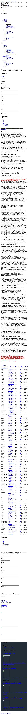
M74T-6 (10, 420)
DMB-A (10, 524)
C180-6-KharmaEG (10, 386)
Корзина (7, 38)
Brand (2, 82)
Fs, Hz (2, 101)
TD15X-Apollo (11, 527)
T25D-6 (10, 447)
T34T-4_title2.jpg (9, 653)
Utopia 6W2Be (11, 511)
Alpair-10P (10, 534)
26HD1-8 (10, 503)
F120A (9, 515)
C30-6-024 (10, 376)
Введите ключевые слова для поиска (9, 2)
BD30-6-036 (11, 384)
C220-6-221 (10, 372)
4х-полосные (8, 25)
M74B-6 (10, 439)
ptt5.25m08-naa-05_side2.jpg (12, 683)
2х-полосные (8, 22)
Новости (5, 20)
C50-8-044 (10, 378)
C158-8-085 (10, 402)
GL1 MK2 (10, 461)
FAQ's (7, 39)
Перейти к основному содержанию (8, 1)
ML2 (9, 464)
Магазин (5, 35)
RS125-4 (10, 477)
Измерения (8, 31)
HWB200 (10, 471)
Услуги (4, 34)
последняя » (5, 125)
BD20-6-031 (11, 382)
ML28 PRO (10, 463)
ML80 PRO (10, 466)
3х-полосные (8, 24)
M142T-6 (10, 425)
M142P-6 (10, 451)
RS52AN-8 (10, 484)
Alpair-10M (10, 532)
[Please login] (20, 369)
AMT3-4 (10, 478)
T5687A (10, 468)
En (3, 10)
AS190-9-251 (11, 370)
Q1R (9, 521)
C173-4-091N (11, 401)
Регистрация (6, 5)
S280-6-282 (10, 373)
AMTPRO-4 (11, 480)
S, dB (2, 93)
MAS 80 (10, 499)
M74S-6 (10, 446)
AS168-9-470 (11, 369)
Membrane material (4, 87)
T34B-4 (10, 427)
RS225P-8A (11, 475)
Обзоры (7, 33)
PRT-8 (9, 519)
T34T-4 (10, 453)
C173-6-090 (10, 395)
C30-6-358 (10, 394)
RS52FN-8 (10, 486)
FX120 (9, 513)
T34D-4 (10, 449)
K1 (9, 522)
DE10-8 (10, 416)
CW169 (10, 470)
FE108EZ (10, 512)
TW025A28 (10, 407)
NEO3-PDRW (11, 456)
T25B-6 (10, 422)
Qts (1, 105)
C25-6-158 (10, 391)
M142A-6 (10, 450)
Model (11, 366)
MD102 (10, 487)
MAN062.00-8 (11, 531)
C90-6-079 (10, 392)
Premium (17, 366)
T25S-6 (10, 423)
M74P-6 (10, 444)
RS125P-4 (10, 472)
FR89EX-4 (10, 518)
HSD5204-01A (11, 525)
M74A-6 (10, 437)
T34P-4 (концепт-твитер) (10, 442)
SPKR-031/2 (11, 410)
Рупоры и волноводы (10, 27)
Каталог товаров (9, 37)
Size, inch (3, 89)
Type (2, 84)
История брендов (9, 32)
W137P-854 (10, 432)
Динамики (5, 30)
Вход (2, 5)
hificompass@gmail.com (9, 647)
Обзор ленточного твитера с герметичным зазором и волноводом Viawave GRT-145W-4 (15, 678)
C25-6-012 (10, 375)
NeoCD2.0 (10, 516)
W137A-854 (11, 433)
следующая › (6, 124)
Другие (7, 28)
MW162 (10, 490)
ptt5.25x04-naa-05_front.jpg (12, 698)
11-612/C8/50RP (11, 502)
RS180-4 (10, 474)
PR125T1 (10, 405)
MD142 (10, 489)
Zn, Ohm (2, 97)
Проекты (5, 21)
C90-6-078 (10, 389)
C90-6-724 (10, 396)
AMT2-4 (10, 481)
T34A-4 (10, 454)
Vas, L (2, 109)
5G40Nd (10, 418)
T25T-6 (10, 435)
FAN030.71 (10, 529)
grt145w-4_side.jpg (9, 668)
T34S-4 (10, 430)
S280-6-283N (11, 388)
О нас (4, 40)
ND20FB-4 (10, 483)
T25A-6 (10, 429)
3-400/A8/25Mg (11, 498)
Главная (5, 19)
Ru (3, 11)
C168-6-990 (10, 399)
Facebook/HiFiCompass (6, 713)
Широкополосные (10, 26)
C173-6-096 (10, 398)
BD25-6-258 (11, 379)
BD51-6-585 (11, 381)
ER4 (9, 505)
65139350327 (11, 459)
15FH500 (10, 509)
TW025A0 (10, 408)
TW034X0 (10, 404)
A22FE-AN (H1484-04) (10, 412)
